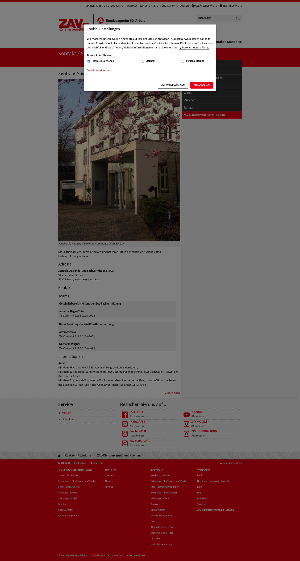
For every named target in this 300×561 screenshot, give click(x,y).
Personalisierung (195, 61)
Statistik (150, 61)
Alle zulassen (202, 85)
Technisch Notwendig (102, 61)
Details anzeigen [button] (96, 70)
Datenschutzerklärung (195, 47)
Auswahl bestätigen (173, 85)
